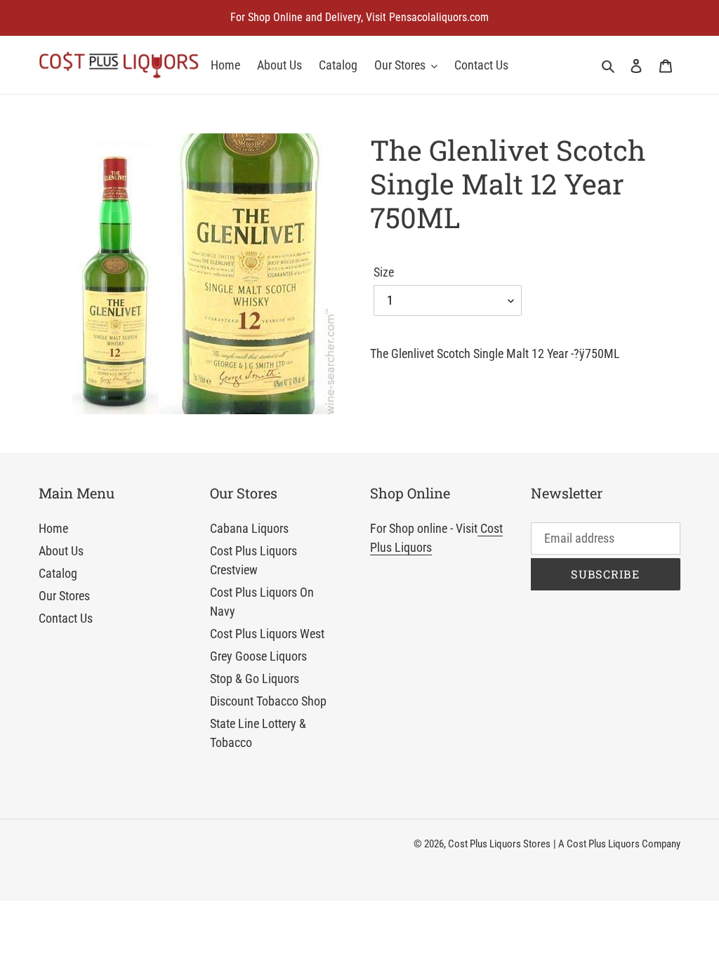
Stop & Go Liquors (254, 678)
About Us (61, 550)
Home (53, 528)
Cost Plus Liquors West (267, 633)
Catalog (58, 573)
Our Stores (64, 595)
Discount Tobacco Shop (268, 701)
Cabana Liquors (249, 528)
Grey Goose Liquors (258, 656)
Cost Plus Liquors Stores (499, 844)
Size (384, 272)
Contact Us (66, 618)
